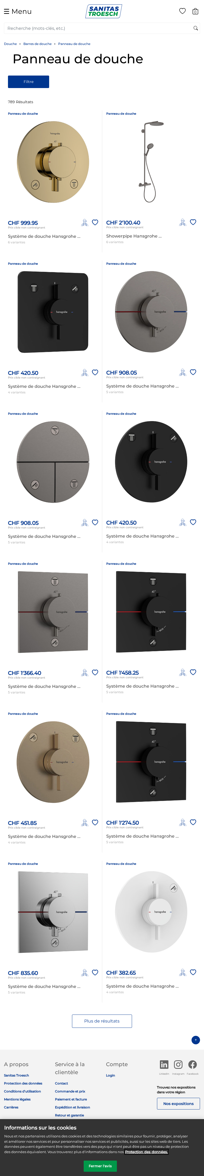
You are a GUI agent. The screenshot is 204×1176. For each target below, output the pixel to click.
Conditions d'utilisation (22, 1091)
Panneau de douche (74, 44)
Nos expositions (178, 1103)
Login (110, 1075)
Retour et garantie (69, 1115)
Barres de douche (37, 44)
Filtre (28, 81)
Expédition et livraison (72, 1107)
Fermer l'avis (100, 1166)
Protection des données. (146, 1152)
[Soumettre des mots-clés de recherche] (196, 28)
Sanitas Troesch (16, 1075)
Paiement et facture (71, 1099)
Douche (10, 44)
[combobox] (102, 28)
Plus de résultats (102, 1021)
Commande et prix (70, 1091)
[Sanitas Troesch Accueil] (104, 11)
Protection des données (23, 1083)
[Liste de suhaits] (182, 12)
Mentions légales (17, 1099)
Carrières (11, 1107)
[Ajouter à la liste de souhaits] (94, 222)
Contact (61, 1083)
